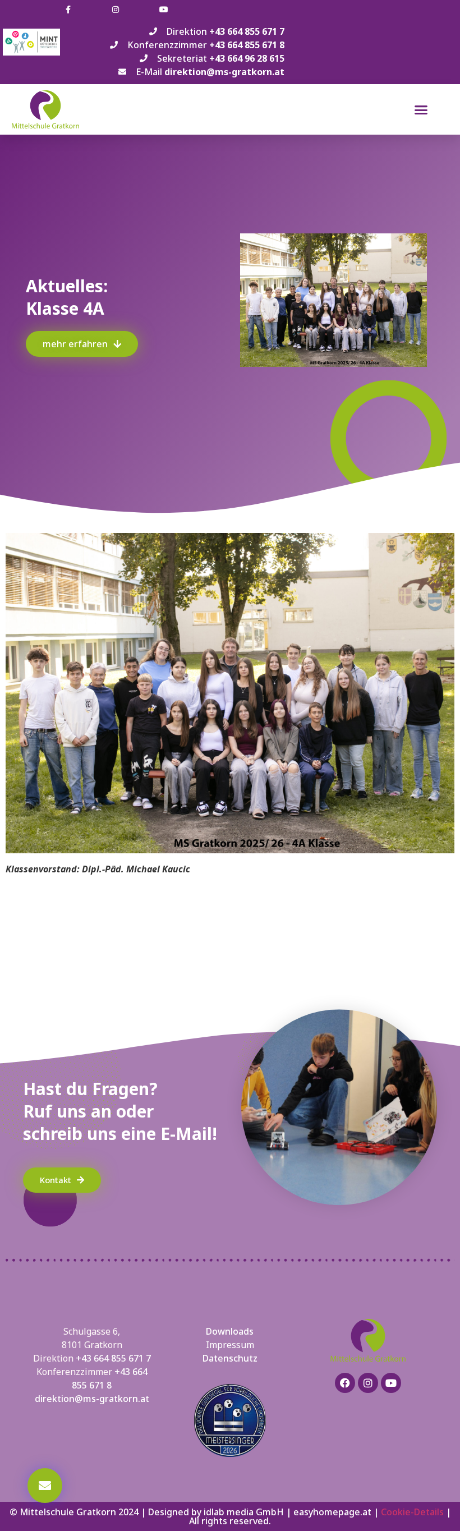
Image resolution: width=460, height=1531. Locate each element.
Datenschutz (230, 1358)
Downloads (230, 1331)
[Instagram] (368, 1383)
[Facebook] (345, 1383)
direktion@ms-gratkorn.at (92, 1398)
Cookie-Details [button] (412, 1512)
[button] (421, 109)
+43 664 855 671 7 (113, 1358)
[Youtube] (391, 1383)
